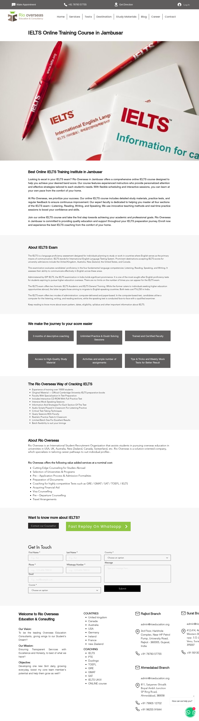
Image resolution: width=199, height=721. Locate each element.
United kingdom (97, 617)
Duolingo (93, 660)
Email (31, 574)
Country (108, 552)
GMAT (91, 672)
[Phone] (137, 653)
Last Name (71, 552)
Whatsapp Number (75, 565)
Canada (93, 621)
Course (32, 585)
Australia (93, 625)
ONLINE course (97, 683)
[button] (88, 17)
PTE (90, 657)
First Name (33, 552)
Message (109, 563)
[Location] (137, 631)
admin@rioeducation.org (155, 624)
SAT (90, 676)
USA (91, 628)
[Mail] (137, 614)
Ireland (92, 636)
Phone (31, 565)
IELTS (91, 653)
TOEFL (92, 664)
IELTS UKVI (95, 679)
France (92, 640)
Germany (93, 632)
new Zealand (95, 644)
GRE (91, 668)
